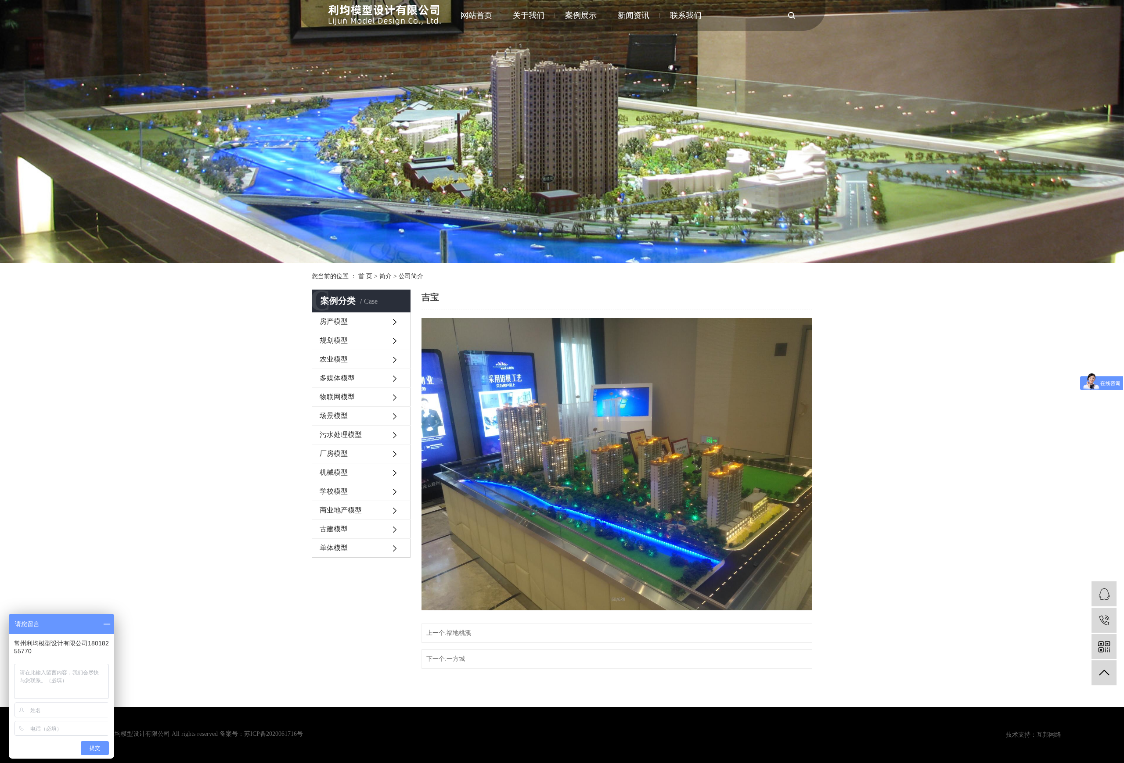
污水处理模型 (341, 434)
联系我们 (686, 15)
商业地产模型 (341, 510)
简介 (385, 276)
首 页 (365, 276)
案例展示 (581, 15)
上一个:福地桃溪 (448, 633)
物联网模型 (337, 397)
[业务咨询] (1104, 593)
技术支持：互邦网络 (1033, 734)
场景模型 (334, 415)
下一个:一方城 (445, 659)
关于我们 (528, 15)
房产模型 (334, 321)
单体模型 (334, 548)
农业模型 (334, 359)
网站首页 (476, 15)
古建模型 (334, 529)
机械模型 (334, 472)
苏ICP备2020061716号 (273, 734)
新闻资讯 (633, 15)
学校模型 (334, 491)
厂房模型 (334, 453)
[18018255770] (1104, 620)
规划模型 (334, 340)
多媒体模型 (337, 378)
